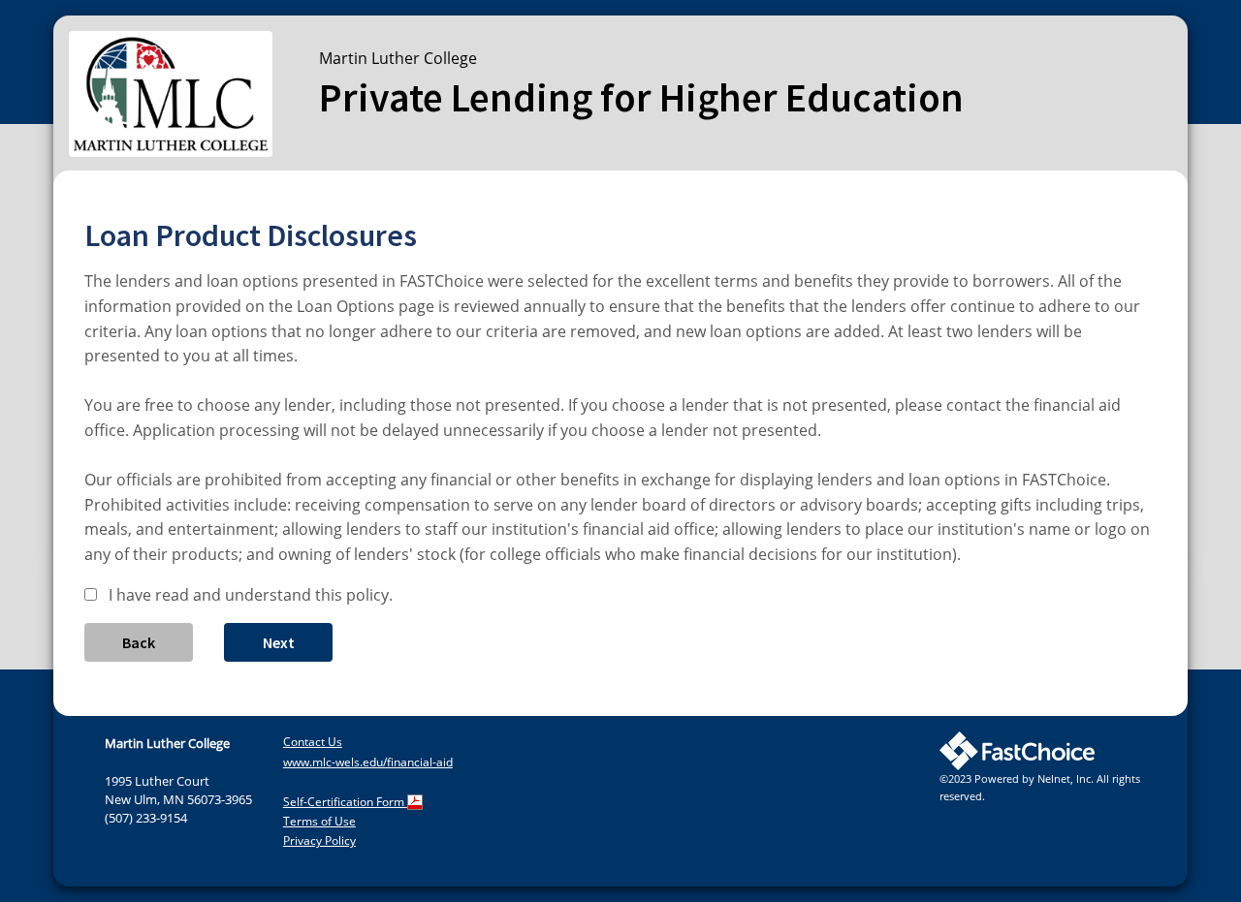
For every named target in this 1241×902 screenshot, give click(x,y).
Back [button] (138, 642)
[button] (278, 642)
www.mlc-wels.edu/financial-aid (368, 762)
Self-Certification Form (345, 801)
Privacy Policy (319, 840)
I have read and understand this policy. (251, 595)
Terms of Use (319, 821)
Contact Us (312, 741)
